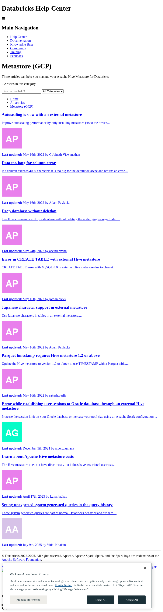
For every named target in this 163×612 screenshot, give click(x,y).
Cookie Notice (63, 585)
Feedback (16, 56)
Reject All (100, 599)
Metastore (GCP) (21, 106)
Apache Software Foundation (21, 559)
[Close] (145, 568)
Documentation (20, 40)
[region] (77, 586)
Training (15, 52)
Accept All (132, 599)
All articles (17, 102)
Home (14, 99)
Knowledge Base (21, 44)
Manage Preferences (28, 599)
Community (18, 48)
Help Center (18, 37)
